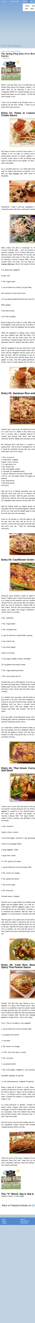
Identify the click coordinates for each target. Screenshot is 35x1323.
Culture (27, 6)
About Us (22, 1219)
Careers (4, 1223)
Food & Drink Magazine (11, 46)
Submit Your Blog (15, 1)
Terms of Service (24, 1221)
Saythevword (6, 58)
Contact (4, 1221)
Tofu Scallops (14, 174)
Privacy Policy (24, 1223)
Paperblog (10, 7)
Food (26, 8)
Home (3, 1)
